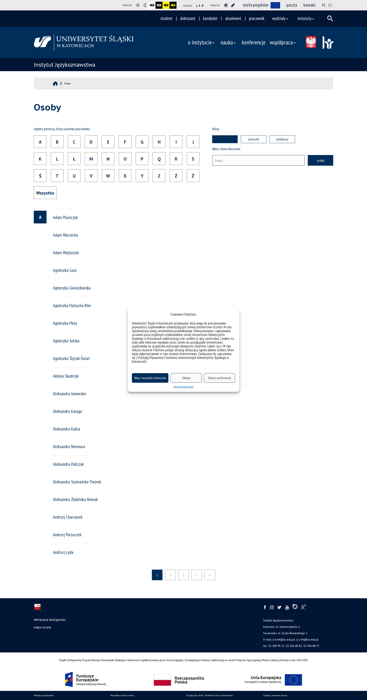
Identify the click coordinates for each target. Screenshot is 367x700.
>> (210, 575)
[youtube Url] (287, 607)
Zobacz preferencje (219, 378)
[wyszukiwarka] (330, 18)
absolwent (233, 18)
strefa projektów (255, 5)
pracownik (256, 18)
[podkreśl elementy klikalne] (232, 5)
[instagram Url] (272, 607)
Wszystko (45, 193)
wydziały (278, 18)
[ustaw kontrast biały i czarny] (158, 5)
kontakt (309, 5)
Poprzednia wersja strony (122, 695)
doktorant (187, 18)
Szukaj (320, 160)
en (330, 5)
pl (324, 5)
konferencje (253, 42)
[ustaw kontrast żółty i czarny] (172, 5)
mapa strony (42, 627)
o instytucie (200, 42)
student (166, 18)
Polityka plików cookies (183, 386)
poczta (292, 5)
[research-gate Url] (303, 607)
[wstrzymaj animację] (225, 5)
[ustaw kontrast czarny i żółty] (165, 5)
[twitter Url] (279, 607)
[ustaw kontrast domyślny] (137, 5)
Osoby (225, 139)
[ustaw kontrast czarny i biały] (151, 5)
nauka (226, 42)
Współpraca (281, 42)
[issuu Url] (295, 607)
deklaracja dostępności (50, 619)
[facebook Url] (265, 607)
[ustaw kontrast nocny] (144, 5)
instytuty (305, 18)
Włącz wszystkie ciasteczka (150, 378)
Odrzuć (186, 378)
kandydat (210, 18)
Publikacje (282, 139)
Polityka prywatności (44, 695)
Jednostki (253, 139)
